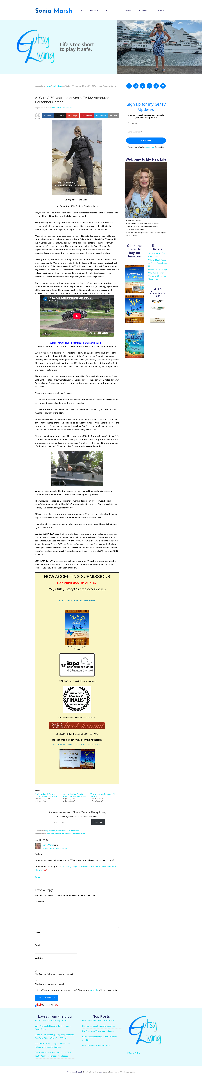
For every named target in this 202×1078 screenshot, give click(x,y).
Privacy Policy (133, 1053)
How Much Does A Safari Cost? (96, 1045)
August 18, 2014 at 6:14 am (55, 848)
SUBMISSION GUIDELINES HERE (77, 600)
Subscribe (98, 822)
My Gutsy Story (73, 830)
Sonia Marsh (48, 844)
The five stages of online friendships (98, 1026)
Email (38, 945)
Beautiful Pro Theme (91, 1072)
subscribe (94, 990)
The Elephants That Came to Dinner (98, 1031)
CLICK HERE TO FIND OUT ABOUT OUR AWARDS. (77, 744)
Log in (132, 1072)
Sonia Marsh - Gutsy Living (53, 11)
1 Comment (67, 107)
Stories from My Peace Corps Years (51, 1020)
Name (38, 932)
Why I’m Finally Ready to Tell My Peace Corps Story (157, 263)
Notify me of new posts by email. (49, 984)
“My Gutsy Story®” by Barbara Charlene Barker (65, 833)
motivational (61, 830)
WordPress (124, 1072)
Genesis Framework (111, 1072)
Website (39, 958)
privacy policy (150, 147)
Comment (40, 901)
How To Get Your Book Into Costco (98, 1020)
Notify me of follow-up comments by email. (54, 974)
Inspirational (50, 830)
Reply (37, 877)
